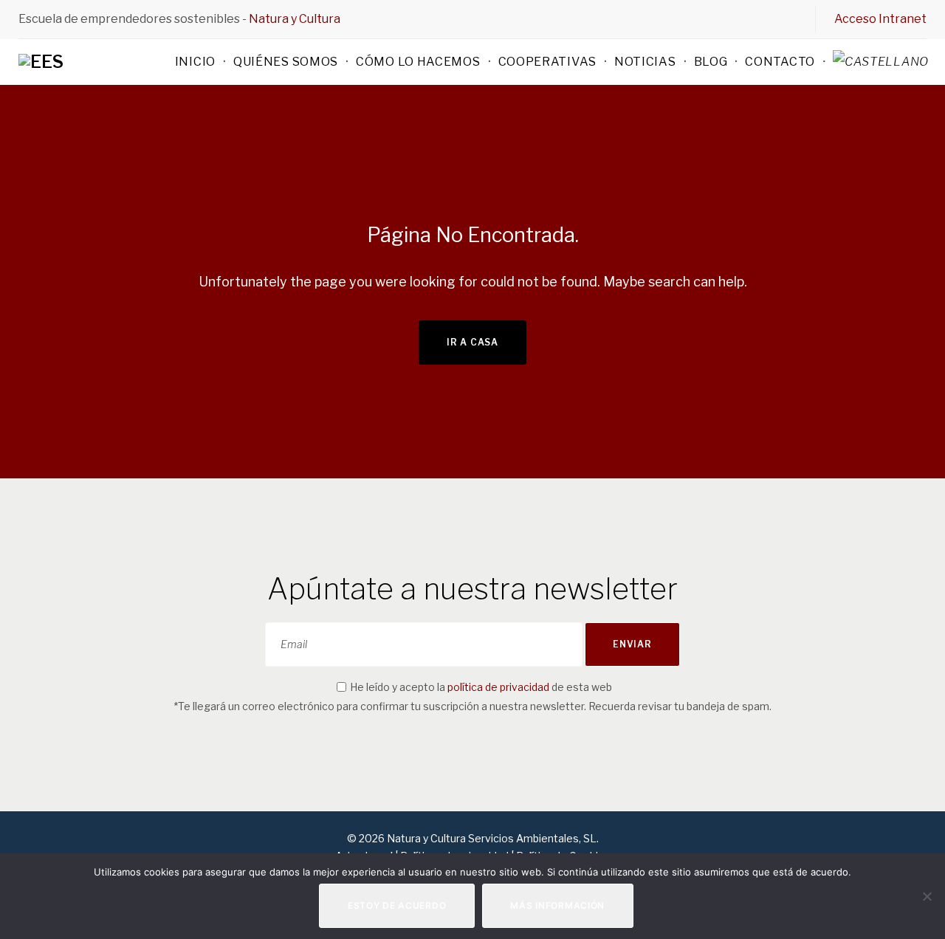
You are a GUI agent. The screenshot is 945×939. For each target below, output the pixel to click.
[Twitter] (740, 18)
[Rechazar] (926, 896)
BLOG (711, 62)
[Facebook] (715, 18)
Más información (557, 905)
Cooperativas (547, 62)
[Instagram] (766, 18)
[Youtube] (791, 18)
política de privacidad (498, 687)
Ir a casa (472, 342)
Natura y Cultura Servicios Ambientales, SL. (492, 838)
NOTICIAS (645, 62)
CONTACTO (780, 62)
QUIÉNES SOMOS (285, 62)
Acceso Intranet (880, 19)
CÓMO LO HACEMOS (418, 62)
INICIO (195, 62)
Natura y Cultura (294, 19)
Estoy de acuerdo (397, 905)
